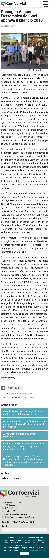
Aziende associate (27, 397)
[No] (46, 546)
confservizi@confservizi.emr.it (14, 514)
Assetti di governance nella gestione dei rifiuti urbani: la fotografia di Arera (23, 412)
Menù (45, 6)
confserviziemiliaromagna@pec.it (20, 517)
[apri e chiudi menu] (45, 2)
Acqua (13, 394)
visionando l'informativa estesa (33, 550)
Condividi (14, 388)
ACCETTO (24, 554)
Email (4, 526)
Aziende (20, 394)
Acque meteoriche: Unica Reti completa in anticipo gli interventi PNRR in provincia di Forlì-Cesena (24, 424)
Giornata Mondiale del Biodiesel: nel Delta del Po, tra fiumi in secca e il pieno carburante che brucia (23, 446)
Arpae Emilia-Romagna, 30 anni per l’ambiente (20, 435)
